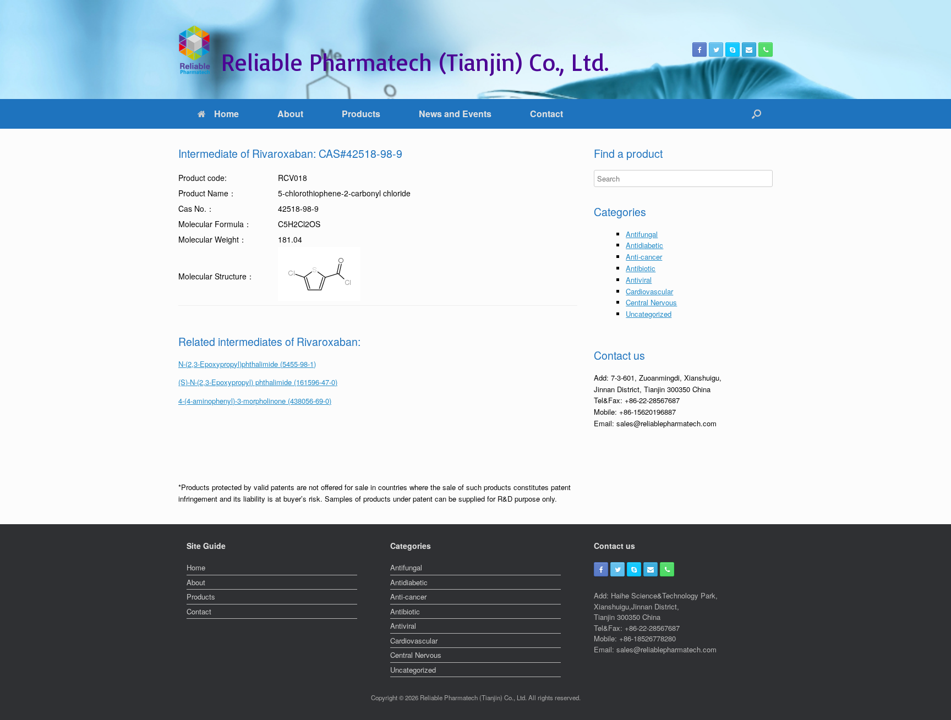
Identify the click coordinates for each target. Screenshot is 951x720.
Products (361, 113)
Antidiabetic (644, 245)
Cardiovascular (649, 291)
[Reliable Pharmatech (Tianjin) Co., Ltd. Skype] (732, 49)
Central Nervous (651, 302)
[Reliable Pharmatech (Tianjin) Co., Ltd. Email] (749, 49)
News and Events (455, 113)
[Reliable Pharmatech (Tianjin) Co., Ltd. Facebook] (699, 49)
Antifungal (642, 234)
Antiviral (639, 279)
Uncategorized (648, 314)
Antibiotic (640, 268)
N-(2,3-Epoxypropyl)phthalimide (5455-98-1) (247, 364)
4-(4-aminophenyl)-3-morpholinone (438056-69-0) (254, 400)
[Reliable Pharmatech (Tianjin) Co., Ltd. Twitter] (716, 49)
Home (226, 113)
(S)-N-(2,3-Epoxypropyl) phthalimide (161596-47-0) (257, 382)
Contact (546, 113)
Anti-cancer (644, 256)
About (290, 113)
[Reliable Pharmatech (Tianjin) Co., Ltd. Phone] (765, 49)
